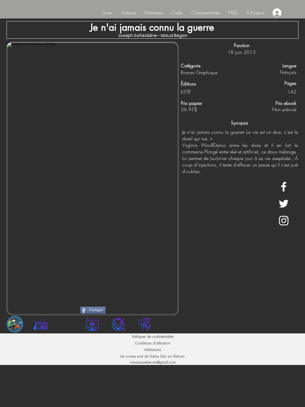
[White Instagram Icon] (283, 220)
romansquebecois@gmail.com (153, 362)
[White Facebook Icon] (283, 186)
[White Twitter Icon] (283, 203)
